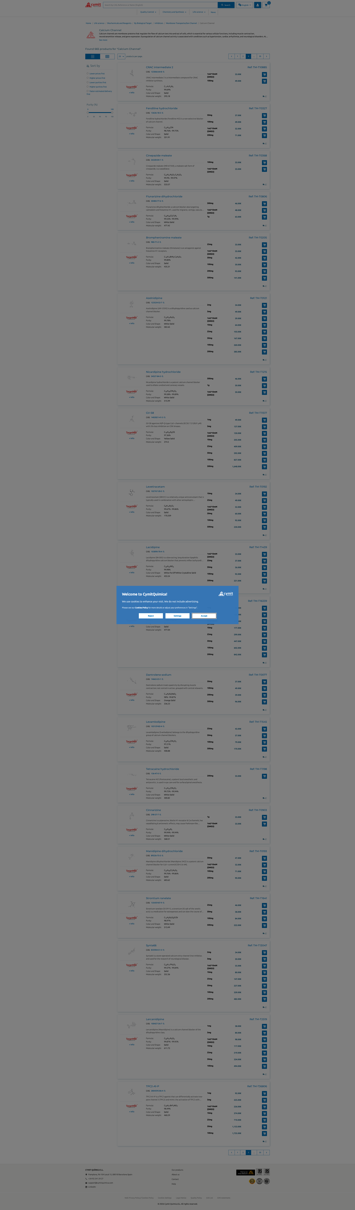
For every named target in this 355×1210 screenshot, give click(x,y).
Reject (151, 616)
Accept (204, 616)
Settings (177, 616)
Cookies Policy (141, 608)
